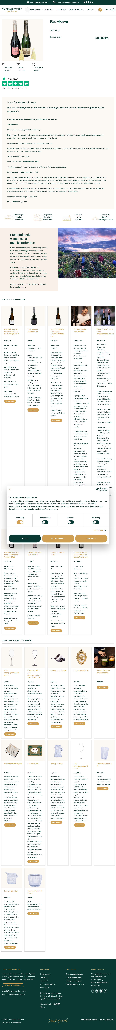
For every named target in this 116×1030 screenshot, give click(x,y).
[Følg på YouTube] (105, 991)
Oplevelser (61, 10)
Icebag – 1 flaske (57, 764)
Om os (89, 10)
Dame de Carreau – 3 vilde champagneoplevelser (105, 331)
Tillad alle (91, 538)
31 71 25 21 (6, 994)
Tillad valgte (58, 538)
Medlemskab (45, 974)
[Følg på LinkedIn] (101, 991)
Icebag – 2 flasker (11, 891)
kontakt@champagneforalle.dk (13, 991)
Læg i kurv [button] (10, 401)
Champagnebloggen (73, 981)
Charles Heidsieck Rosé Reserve (34, 553)
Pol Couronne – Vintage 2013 (33, 330)
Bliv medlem (35, 10)
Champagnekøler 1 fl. (104, 764)
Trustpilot (44, 981)
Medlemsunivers (76, 10)
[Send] (28, 10)
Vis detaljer (98, 530)
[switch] (45, 522)
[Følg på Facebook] (93, 991)
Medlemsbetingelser (48, 984)
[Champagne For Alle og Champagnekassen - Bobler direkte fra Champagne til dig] (12, 10)
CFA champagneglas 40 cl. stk (81, 765)
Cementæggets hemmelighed (80, 330)
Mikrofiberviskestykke (13, 764)
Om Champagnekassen (75, 984)
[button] (100, 10)
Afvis (24, 538)
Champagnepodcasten (74, 974)
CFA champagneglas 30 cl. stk (11, 672)
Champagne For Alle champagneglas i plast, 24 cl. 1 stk (33, 673)
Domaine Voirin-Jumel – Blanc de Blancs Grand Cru (80, 554)
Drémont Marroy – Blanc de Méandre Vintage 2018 (11, 554)
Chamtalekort (32, 764)
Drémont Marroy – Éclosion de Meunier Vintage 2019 (58, 332)
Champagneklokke (81, 670)
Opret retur (44, 987)
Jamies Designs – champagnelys (103, 671)
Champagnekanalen (73, 977)
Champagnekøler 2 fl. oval (34, 892)
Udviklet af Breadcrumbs (11, 1023)
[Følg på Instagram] (97, 991)
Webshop (48, 10)
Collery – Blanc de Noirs (57, 553)
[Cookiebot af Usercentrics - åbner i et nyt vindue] (97, 489)
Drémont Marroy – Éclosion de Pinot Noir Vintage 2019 (11, 331)
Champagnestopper (58, 670)
